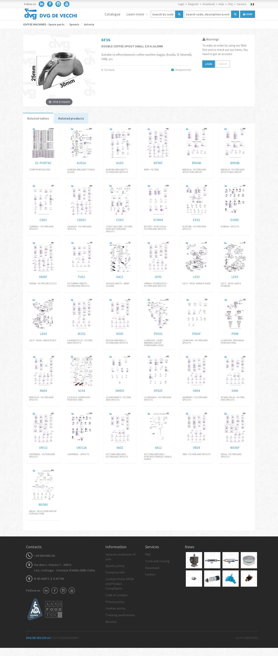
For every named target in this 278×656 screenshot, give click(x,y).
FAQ (230, 4)
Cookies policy (115, 608)
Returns (111, 622)
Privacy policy (114, 602)
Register (193, 4)
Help (221, 4)
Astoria (88, 24)
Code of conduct (116, 595)
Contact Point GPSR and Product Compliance (119, 583)
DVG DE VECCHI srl (38, 638)
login (248, 14)
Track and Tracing (157, 561)
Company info (115, 572)
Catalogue (112, 14)
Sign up (222, 63)
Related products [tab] (71, 118)
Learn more (135, 14)
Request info (183, 70)
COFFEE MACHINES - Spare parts (44, 24)
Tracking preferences (120, 615)
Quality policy (115, 566)
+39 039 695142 (44, 556)
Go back (109, 70)
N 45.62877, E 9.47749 (48, 578)
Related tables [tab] (38, 118)
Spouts (74, 24)
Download (209, 4)
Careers (241, 4)
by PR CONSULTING (247, 638)
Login (181, 4)
